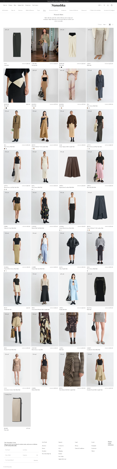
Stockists (44, 451)
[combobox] (29, 455)
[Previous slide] (61, 45)
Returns (60, 453)
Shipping (60, 451)
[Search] (104, 5)
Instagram (93, 445)
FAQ (59, 448)
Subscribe (36, 460)
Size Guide (61, 456)
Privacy (76, 445)
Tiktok (92, 451)
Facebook (93, 448)
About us (44, 445)
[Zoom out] (112, 24)
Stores (43, 448)
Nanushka (9, 466)
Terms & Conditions (79, 448)
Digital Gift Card (62, 459)
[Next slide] (83, 45)
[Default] (110, 24)
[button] (105, 24)
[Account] (108, 5)
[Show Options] (37, 455)
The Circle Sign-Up (46, 453)
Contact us (61, 445)
